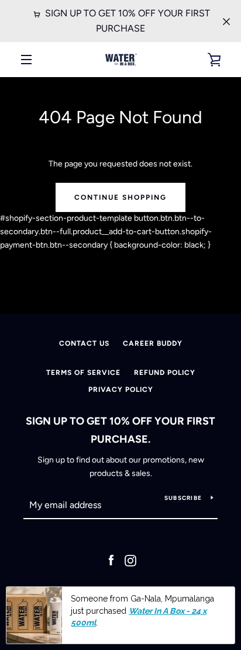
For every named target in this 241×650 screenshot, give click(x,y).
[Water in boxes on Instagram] (130, 560)
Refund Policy (164, 373)
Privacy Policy (120, 389)
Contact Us (84, 343)
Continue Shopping (120, 197)
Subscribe (183, 498)
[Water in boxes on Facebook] (111, 560)
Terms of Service (83, 373)
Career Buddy (153, 343)
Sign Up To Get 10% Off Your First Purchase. (120, 430)
